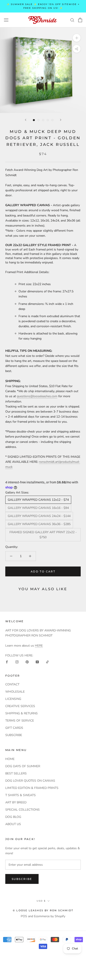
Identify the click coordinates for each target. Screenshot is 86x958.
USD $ (41, 900)
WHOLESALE (15, 692)
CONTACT (12, 684)
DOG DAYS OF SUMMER (22, 766)
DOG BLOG (13, 817)
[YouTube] (37, 661)
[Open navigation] (6, 19)
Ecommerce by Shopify (49, 916)
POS (24, 916)
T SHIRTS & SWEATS (20, 795)
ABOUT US (13, 824)
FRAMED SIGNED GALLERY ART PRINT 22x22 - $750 (43, 534)
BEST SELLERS (16, 773)
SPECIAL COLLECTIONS (22, 810)
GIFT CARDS (14, 728)
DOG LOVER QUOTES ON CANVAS (30, 781)
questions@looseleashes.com (37, 396)
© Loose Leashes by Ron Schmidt (43, 910)
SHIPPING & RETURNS (21, 713)
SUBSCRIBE (13, 735)
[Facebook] (6, 661)
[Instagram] (17, 661)
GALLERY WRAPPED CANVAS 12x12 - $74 (38, 500)
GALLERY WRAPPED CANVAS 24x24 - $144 (39, 516)
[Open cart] (80, 20)
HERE (39, 645)
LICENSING (13, 699)
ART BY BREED (15, 802)
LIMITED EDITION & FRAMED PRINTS (31, 788)
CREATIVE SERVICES (20, 706)
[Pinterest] (27, 661)
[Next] (60, 120)
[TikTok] (47, 661)
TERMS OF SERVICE (19, 720)
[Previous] (25, 120)
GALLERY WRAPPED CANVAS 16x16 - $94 (38, 508)
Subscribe (22, 879)
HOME (10, 759)
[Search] (72, 20)
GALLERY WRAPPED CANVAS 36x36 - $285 (39, 524)
